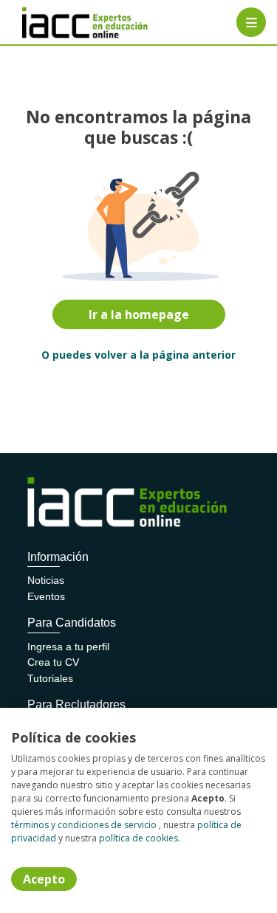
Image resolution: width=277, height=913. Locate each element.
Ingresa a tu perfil (68, 646)
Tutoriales (50, 678)
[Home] (64, 22)
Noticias (45, 580)
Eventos (46, 596)
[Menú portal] (251, 22)
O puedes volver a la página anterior (138, 355)
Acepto (44, 879)
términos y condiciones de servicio (84, 825)
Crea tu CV (53, 662)
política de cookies (138, 838)
